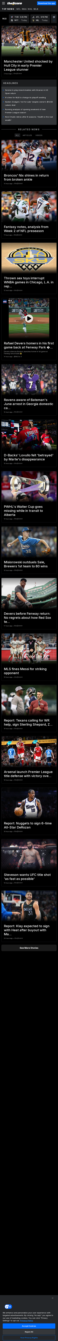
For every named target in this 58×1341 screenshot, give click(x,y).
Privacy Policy (26, 1320)
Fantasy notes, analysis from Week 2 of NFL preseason (26, 229)
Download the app (46, 3)
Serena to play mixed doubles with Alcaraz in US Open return (26, 91)
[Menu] (3, 3)
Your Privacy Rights (29, 1338)
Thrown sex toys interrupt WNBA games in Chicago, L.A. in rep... (29, 282)
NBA (24, 9)
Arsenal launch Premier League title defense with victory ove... (28, 774)
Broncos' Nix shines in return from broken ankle (26, 177)
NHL (30, 9)
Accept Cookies (29, 1326)
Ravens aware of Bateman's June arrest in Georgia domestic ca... (28, 404)
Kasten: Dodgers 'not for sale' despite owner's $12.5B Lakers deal (29, 103)
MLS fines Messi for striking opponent (25, 671)
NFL (18, 9)
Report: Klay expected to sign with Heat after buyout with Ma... (27, 930)
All (17, 135)
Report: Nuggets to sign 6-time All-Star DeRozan (28, 825)
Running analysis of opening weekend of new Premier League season (25, 111)
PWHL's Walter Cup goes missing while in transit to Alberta (23, 511)
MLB (36, 9)
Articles (27, 135)
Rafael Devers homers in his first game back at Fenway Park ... (29, 345)
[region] (29, 1318)
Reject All (29, 1332)
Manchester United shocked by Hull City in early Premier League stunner (28, 65)
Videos (38, 135)
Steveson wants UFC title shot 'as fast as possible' (27, 877)
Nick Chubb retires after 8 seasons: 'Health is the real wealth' (29, 118)
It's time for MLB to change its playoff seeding (25, 97)
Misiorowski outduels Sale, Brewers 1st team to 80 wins (26, 564)
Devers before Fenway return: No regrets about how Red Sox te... (27, 618)
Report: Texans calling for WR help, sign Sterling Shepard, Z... (28, 722)
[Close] (52, 1298)
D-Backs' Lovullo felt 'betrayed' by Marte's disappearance (28, 457)
